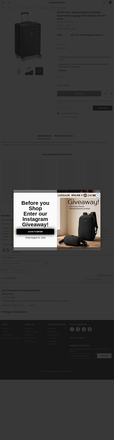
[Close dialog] (98, 196)
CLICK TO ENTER (35, 231)
